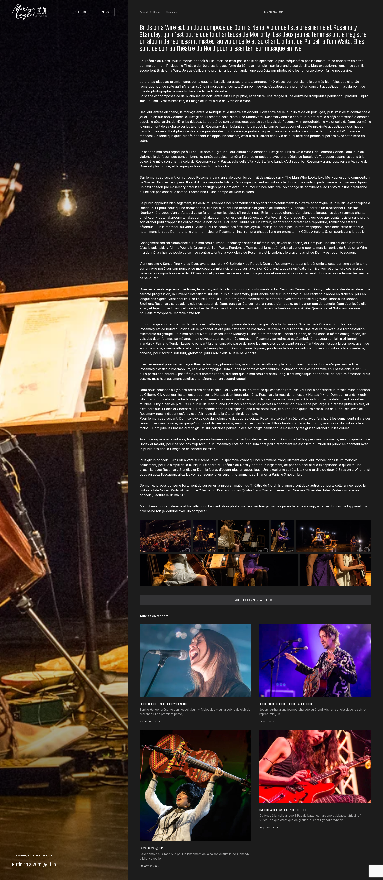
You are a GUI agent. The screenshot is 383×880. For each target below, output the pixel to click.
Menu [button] (105, 12)
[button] (80, 12)
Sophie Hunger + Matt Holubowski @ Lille (163, 703)
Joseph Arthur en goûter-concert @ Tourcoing (285, 703)
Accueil (144, 12)
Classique (19, 855)
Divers (156, 12)
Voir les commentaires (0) (253, 600)
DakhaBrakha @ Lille (151, 848)
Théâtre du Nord (263, 485)
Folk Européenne (40, 855)
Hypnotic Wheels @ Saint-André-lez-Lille (282, 809)
